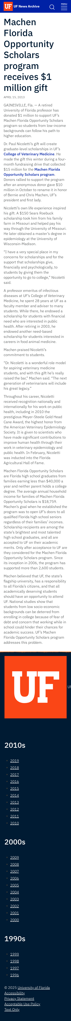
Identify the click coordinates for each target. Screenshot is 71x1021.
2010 (14, 823)
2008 (14, 864)
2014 (14, 795)
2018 (14, 767)
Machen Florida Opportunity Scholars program (32, 172)
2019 (14, 760)
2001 (14, 912)
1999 (14, 954)
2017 (14, 774)
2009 (14, 857)
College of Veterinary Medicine (29, 153)
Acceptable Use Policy (22, 1003)
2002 (14, 905)
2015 (14, 788)
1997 (14, 968)
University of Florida (34, 987)
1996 (14, 974)
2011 (14, 816)
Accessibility (14, 993)
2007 (14, 871)
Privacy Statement (19, 998)
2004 (14, 892)
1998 (14, 961)
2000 (14, 919)
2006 (14, 878)
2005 (14, 885)
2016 (14, 781)
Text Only (11, 1009)
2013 (14, 802)
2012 (14, 809)
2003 (14, 899)
